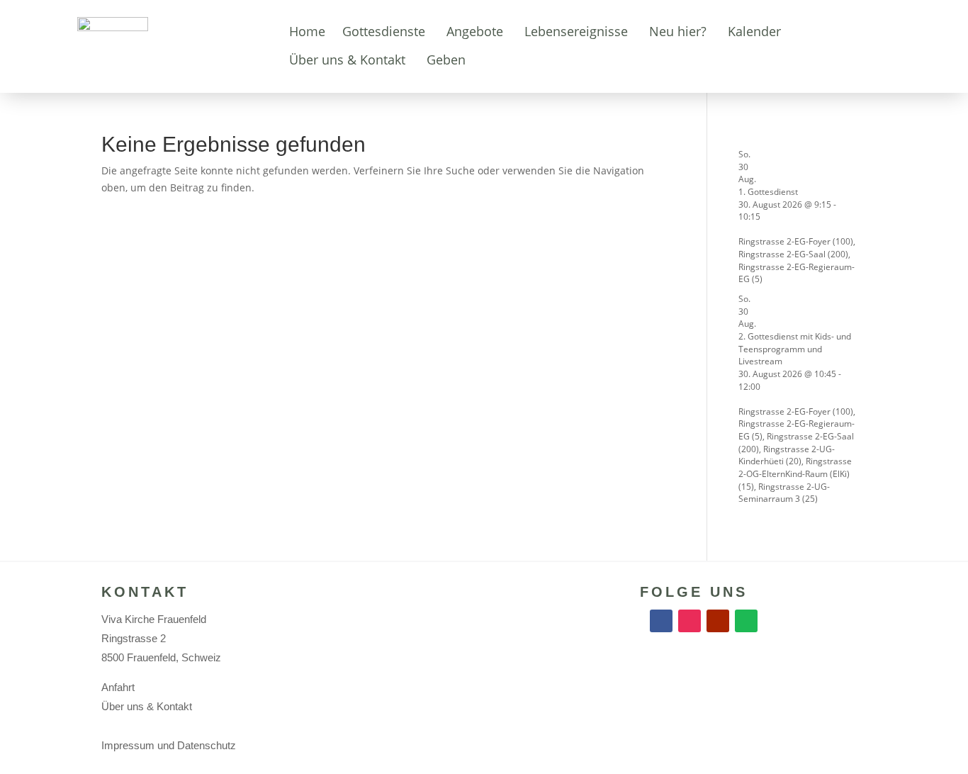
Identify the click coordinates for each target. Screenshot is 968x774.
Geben (446, 59)
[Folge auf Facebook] (661, 621)
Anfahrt (118, 687)
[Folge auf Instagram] (689, 621)
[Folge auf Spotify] (746, 621)
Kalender (754, 31)
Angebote (474, 31)
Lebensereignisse (576, 31)
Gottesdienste (383, 31)
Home (307, 31)
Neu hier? (678, 31)
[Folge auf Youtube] (718, 621)
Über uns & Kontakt (347, 59)
